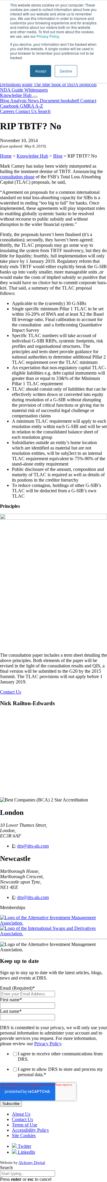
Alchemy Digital (31, 1162)
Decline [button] (66, 70)
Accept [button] (40, 70)
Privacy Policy (48, 36)
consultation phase (17, 176)
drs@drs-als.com (33, 845)
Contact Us (10, 691)
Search (6, 1167)
